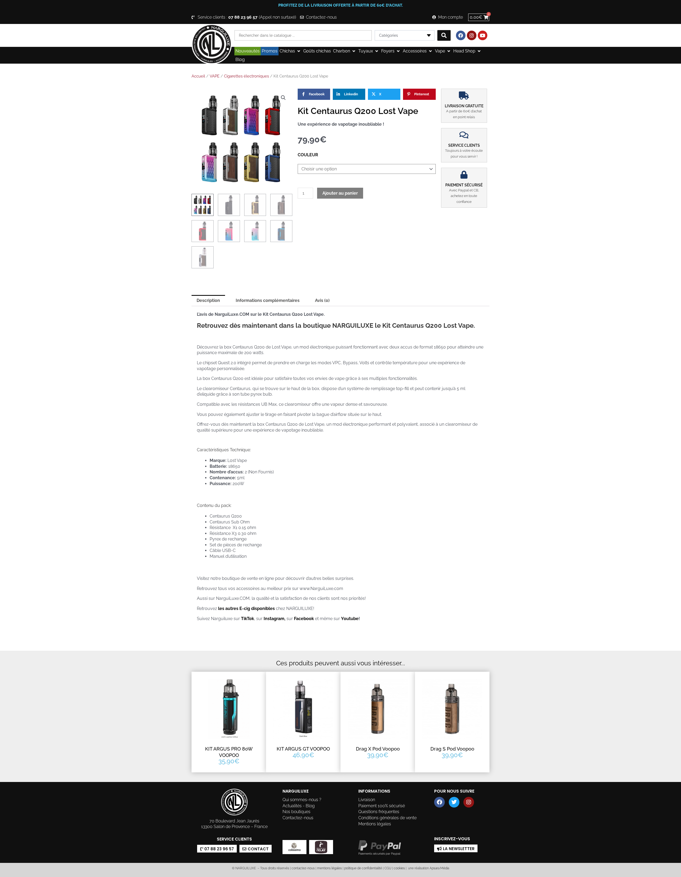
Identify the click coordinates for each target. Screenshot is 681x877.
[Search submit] (444, 35)
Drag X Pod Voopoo (378, 749)
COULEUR (308, 154)
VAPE (214, 76)
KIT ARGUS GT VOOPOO (303, 749)
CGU (387, 868)
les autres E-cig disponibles (247, 608)
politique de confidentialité (363, 868)
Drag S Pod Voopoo (452, 749)
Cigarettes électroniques (246, 76)
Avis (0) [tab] (322, 300)
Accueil (198, 76)
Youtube (350, 618)
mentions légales (329, 868)
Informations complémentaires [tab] (268, 300)
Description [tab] (208, 300)
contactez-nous (303, 868)
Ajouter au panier (340, 193)
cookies (399, 868)
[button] (290, 51)
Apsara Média (439, 868)
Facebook (304, 618)
